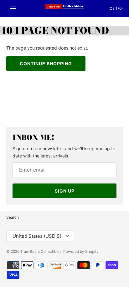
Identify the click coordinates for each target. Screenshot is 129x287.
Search (12, 217)
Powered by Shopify (81, 251)
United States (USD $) (37, 236)
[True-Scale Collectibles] (64, 8)
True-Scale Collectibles (40, 251)
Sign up (65, 191)
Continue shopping (46, 63)
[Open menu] (13, 8)
